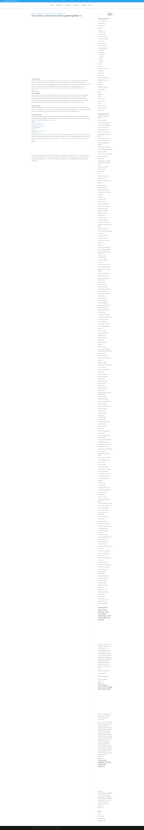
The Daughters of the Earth (105, 474)
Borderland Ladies (102, 185)
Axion (99, 173)
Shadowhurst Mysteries (104, 406)
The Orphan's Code (103, 541)
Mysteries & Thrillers (103, 68)
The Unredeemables (103, 576)
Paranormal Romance (103, 77)
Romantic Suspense (103, 87)
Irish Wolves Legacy (103, 300)
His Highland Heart (102, 291)
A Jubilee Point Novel (103, 127)
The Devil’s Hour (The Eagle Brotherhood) (105, 687)
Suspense (100, 94)
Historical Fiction (102, 43)
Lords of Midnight (102, 321)
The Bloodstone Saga (103, 446)
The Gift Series (101, 485)
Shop (89, 5)
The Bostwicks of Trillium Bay (105, 449)
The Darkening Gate (103, 471)
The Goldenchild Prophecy (104, 490)
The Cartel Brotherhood (104, 457)
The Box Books (101, 451)
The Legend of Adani (103, 516)
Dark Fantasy (102, 32)
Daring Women (101, 215)
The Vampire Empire (103, 578)
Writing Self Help (102, 107)
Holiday (100, 64)
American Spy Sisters (103, 156)
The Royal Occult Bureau (104, 551)
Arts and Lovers (102, 169)
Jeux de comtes (103, 257)
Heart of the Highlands (103, 273)
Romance (100, 84)
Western (100, 103)
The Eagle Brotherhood (103, 478)
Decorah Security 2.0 (103, 228)
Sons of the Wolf (102, 426)
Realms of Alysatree (103, 381)
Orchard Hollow (102, 367)
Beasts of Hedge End (103, 176)
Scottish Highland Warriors (104, 401)
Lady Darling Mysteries (103, 310)
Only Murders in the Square (105, 365)
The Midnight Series (103, 528)
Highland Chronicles (103, 286)
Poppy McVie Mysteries (103, 369)
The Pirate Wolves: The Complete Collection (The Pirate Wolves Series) (104, 614)
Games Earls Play (102, 256)
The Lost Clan (101, 519)
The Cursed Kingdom (103, 467)
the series (100, 560)
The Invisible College (103, 510)
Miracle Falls (101, 340)
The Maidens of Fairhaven (104, 523)
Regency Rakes (101, 385)
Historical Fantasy (103, 36)
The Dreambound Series (104, 476)
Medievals (101, 52)
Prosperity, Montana (103, 376)
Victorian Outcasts (102, 589)
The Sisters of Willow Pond (104, 564)
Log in (99, 813)
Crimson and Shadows (103, 206)
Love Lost (100, 328)
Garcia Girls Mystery (103, 260)
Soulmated (100, 428)
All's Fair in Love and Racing (105, 154)
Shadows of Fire (102, 410)
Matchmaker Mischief (103, 333)
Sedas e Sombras (102, 403)
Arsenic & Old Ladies (103, 166)
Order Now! (34, 89)
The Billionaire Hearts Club (104, 444)
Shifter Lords (101, 415)
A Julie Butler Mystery (103, 129)
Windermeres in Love (103, 599)
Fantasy (100, 30)
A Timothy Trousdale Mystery (105, 149)
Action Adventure (102, 21)
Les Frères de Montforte (104, 314)
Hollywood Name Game (104, 293)
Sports (99, 91)
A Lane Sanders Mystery (104, 132)
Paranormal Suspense (103, 80)
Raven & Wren (101, 378)
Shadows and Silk (102, 408)
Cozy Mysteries (101, 25)
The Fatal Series (102, 483)
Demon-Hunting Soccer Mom (105, 231)
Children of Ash (102, 199)
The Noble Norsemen (103, 534)
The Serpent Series (102, 562)
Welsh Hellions (101, 594)
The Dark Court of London (104, 469)
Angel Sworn (101, 158)
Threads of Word (102, 582)
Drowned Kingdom (102, 238)
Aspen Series (101, 171)
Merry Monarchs (102, 335)
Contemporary (101, 23)
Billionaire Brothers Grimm (104, 180)
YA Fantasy (101, 41)
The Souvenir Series (103, 569)
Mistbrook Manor (102, 342)
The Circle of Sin (102, 462)
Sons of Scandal (102, 424)
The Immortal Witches (103, 508)
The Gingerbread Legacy (104, 487)
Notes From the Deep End (104, 358)
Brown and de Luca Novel (104, 192)
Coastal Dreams (102, 201)
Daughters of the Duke (103, 222)
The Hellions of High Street (104, 505)
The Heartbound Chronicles (105, 503)
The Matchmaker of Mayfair (105, 526)
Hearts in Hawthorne (103, 275)
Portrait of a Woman (103, 374)
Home (51, 5)
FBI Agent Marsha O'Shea (104, 247)
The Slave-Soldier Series (104, 567)
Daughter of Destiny (103, 220)
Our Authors (68, 5)
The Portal (100, 548)
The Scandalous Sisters (104, 553)
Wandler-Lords (102, 417)
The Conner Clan (102, 464)
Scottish (101, 59)
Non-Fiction (101, 73)
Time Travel (101, 98)
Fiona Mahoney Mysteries (104, 249)
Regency (101, 57)
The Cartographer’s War (104, 460)
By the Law (100, 197)
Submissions (59, 5)
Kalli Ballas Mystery (103, 303)
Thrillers (100, 96)
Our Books (75, 5)
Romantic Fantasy (103, 39)
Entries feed (101, 816)
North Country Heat (103, 355)
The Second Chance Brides (104, 557)
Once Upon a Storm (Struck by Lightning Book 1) (54, 13)
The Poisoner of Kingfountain (105, 546)
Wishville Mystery (102, 601)
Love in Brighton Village (104, 326)
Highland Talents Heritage (104, 289)
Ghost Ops (100, 262)
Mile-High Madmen (103, 337)
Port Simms (101, 372)
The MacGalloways (102, 521)
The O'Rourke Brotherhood (104, 537)
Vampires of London (103, 585)
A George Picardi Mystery (104, 122)
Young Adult (101, 110)
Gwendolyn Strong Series (104, 267)
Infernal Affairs (101, 296)
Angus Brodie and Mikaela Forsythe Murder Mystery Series (104, 162)
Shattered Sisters (102, 413)
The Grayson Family (103, 492)
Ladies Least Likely (102, 307)
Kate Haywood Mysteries (104, 305)
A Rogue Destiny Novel (103, 140)
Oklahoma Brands (102, 362)
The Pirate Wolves (102, 544)
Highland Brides (102, 284)
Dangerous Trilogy (102, 213)
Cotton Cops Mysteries (103, 204)
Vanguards (100, 587)
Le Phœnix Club (102, 312)
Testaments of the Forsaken (105, 439)
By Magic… (100, 194)
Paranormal (102, 54)
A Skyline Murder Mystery (104, 147)
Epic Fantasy (102, 34)
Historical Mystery (102, 46)
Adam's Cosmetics (102, 151)
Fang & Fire (101, 242)
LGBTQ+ (100, 66)
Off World (100, 360)
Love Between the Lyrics (104, 323)
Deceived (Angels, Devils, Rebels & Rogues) (104, 763)
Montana (100, 344)
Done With (100, 233)
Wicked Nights (101, 596)
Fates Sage (100, 245)
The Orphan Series (102, 539)
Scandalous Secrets (103, 399)
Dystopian (100, 28)
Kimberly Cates (39, 123)
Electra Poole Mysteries (104, 240)
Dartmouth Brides (102, 217)
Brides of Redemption (103, 190)
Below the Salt (101, 178)
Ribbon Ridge (101, 390)
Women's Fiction (102, 105)
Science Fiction (101, 89)
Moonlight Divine (102, 347)
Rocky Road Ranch (102, 396)
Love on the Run (102, 330)
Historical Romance (40, 125)
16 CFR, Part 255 (50, 159)
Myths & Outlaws (102, 353)
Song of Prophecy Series (104, 421)
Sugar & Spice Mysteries (104, 431)
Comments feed (102, 818)
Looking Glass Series (103, 319)
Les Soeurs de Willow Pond (104, 317)
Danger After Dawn (102, 208)
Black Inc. (100, 183)
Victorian (101, 61)
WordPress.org (101, 820)
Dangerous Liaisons (103, 210)
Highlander (102, 50)
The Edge (100, 480)
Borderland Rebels (102, 187)
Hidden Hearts (101, 282)
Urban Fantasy (101, 101)
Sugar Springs (101, 433)
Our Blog (84, 5)
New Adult (100, 71)
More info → (101, 681)
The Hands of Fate (102, 497)
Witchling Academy (102, 603)
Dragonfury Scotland (103, 235)
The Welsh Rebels (102, 580)
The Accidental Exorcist (104, 442)
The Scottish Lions (102, 555)
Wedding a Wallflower (103, 592)
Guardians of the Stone (104, 264)
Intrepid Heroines (102, 298)
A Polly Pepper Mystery (103, 138)
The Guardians (101, 494)
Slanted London (102, 419)
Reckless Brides (102, 383)
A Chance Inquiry (102, 120)
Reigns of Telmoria (102, 388)
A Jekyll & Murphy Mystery (104, 125)
